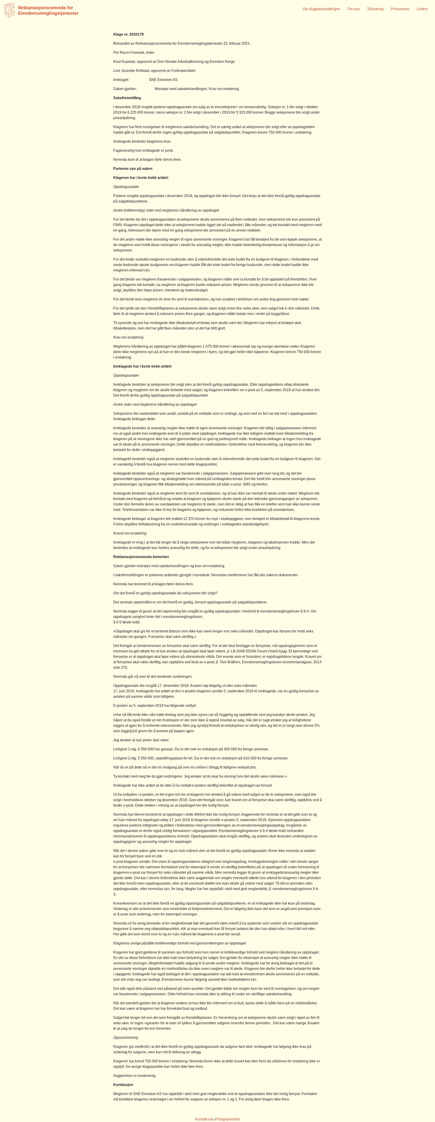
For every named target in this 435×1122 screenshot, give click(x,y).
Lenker (422, 9)
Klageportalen (229, 1119)
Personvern (400, 9)
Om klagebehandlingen (321, 9)
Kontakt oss (204, 1119)
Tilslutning (375, 9)
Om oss (354, 9)
